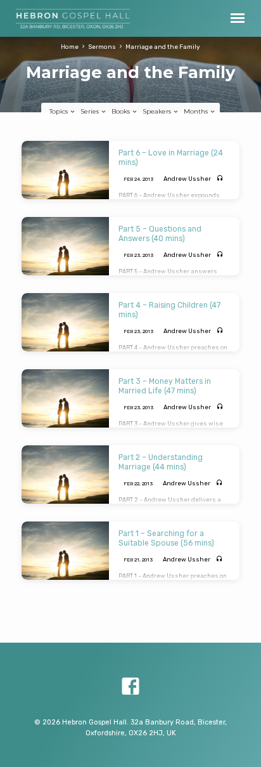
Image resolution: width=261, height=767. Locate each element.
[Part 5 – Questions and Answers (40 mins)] (65, 246)
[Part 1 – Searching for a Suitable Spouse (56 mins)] (65, 550)
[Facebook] (130, 686)
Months (197, 111)
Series (90, 111)
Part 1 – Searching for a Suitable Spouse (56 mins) (166, 538)
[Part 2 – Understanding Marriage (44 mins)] (65, 474)
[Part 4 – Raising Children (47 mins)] (65, 322)
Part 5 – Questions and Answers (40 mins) (159, 233)
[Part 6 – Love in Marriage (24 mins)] (65, 170)
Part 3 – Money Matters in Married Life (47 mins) (164, 386)
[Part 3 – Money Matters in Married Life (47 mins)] (65, 398)
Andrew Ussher (187, 178)
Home (70, 46)
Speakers (158, 111)
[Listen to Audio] (220, 178)
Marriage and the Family (162, 46)
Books (121, 111)
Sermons (102, 46)
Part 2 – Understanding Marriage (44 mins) (160, 462)
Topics (59, 111)
